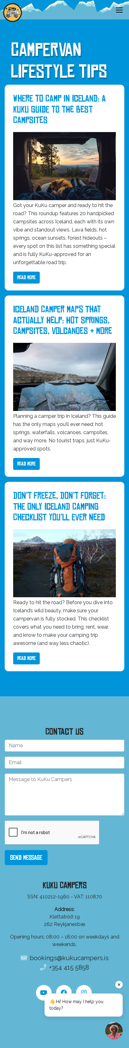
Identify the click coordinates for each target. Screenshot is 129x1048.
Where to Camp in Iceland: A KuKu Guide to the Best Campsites (59, 109)
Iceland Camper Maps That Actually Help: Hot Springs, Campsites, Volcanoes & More (62, 320)
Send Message (26, 857)
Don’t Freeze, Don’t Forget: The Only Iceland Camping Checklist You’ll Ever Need (59, 506)
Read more (26, 277)
